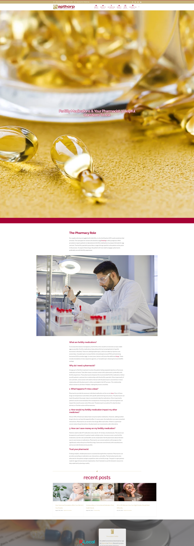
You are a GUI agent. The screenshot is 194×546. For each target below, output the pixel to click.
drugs (117, 356)
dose (112, 393)
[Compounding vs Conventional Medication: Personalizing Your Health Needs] (105, 492)
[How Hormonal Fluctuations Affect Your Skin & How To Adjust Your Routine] (74, 492)
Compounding (97, 510)
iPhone (110, 543)
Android (104, 543)
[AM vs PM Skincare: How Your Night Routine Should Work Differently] (135, 492)
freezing (103, 240)
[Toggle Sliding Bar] (138, 7)
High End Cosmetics (68, 510)
